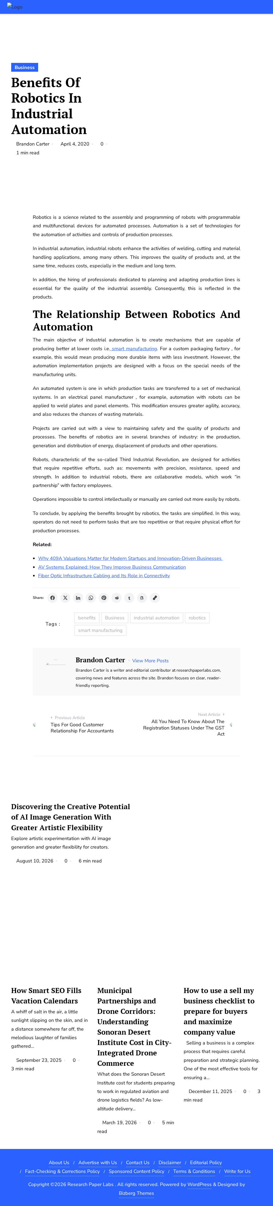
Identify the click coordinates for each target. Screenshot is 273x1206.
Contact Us (138, 1162)
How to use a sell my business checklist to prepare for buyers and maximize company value (219, 1011)
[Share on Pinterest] (104, 598)
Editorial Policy (206, 1162)
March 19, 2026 (119, 1122)
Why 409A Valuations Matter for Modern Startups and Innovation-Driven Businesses (130, 558)
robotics (197, 618)
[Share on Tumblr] (129, 598)
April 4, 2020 (75, 144)
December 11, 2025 (210, 1091)
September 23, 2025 (39, 1060)
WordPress (199, 1184)
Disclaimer (170, 1162)
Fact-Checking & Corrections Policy (62, 1171)
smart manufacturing (133, 348)
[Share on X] (65, 598)
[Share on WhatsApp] (91, 598)
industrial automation (156, 618)
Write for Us (237, 1171)
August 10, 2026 (35, 861)
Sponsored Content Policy (136, 1171)
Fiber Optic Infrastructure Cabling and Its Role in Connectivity (104, 575)
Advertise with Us (97, 1162)
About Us (59, 1162)
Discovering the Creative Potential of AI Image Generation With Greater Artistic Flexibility (70, 817)
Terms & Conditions (194, 1171)
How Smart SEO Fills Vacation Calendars (46, 996)
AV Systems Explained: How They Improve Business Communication (112, 567)
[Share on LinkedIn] (78, 598)
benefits (87, 618)
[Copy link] (155, 598)
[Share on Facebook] (52, 598)
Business (25, 67)
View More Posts (150, 661)
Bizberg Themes (136, 1193)
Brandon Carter (33, 144)
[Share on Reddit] (116, 598)
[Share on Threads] (142, 598)
